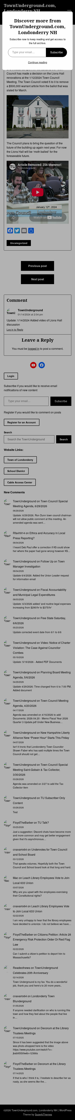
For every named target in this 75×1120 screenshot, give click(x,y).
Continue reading (37, 62)
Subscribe (56, 52)
